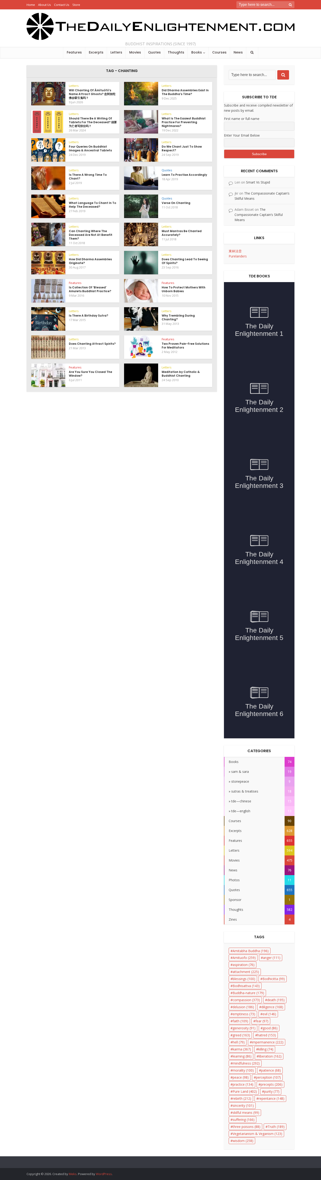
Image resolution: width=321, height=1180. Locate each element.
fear (261, 1021)
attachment (246, 971)
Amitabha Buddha (251, 951)
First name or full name (241, 118)
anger (271, 957)
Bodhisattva (246, 986)
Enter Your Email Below (242, 135)
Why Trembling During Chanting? (178, 317)
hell (239, 1042)
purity (271, 1091)
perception (268, 1077)
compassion (246, 1000)
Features (74, 52)
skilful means (246, 1112)
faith (240, 1021)
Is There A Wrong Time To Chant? (88, 176)
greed (241, 1035)
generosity (244, 1028)
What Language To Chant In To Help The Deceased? (92, 205)
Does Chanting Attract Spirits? (92, 344)
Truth (276, 1126)
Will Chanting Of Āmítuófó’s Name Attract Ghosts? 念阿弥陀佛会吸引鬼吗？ (92, 94)
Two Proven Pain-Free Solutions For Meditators (185, 345)
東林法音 (235, 251)
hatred (266, 1035)
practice (243, 1084)
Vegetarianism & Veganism (257, 1133)
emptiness (244, 1014)
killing (265, 1049)
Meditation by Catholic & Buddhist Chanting (181, 374)
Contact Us (61, 5)
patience (271, 1070)
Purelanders (238, 256)
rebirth (242, 1098)
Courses (219, 52)
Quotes (154, 52)
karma (242, 1049)
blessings (244, 979)
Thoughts (176, 52)
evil (269, 1014)
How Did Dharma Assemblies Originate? (90, 261)
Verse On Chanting (176, 203)
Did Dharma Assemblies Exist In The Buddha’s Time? (185, 92)
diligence (272, 1007)
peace (241, 1077)
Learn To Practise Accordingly (184, 175)
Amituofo (244, 957)
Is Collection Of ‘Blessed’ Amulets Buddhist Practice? (90, 289)
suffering (243, 1119)
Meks (73, 1174)
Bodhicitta (273, 979)
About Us (44, 5)
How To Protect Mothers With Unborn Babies (183, 289)
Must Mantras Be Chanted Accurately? (182, 233)
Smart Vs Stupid (258, 182)
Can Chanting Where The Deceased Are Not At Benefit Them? (90, 235)
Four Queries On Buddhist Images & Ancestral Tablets (90, 148)
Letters (116, 52)
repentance (271, 1098)
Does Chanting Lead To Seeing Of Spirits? (185, 261)
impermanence (267, 1042)
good (270, 1028)
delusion (243, 1007)
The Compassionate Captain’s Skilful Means (259, 214)
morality (243, 1070)
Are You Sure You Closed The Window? (90, 374)
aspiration (243, 964)
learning (242, 1056)
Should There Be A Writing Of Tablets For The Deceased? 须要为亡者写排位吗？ (93, 122)
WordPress (104, 1174)
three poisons (246, 1126)
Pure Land (245, 1091)
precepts (271, 1084)
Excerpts (96, 52)
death (276, 1000)
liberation (270, 1056)
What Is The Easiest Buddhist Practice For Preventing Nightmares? (184, 122)
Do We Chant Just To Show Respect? (182, 148)
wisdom (243, 1140)
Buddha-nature (248, 993)
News (238, 52)
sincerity (243, 1105)
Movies (135, 52)
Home (31, 5)
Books (196, 52)
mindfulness (246, 1063)
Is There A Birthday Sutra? (88, 316)
